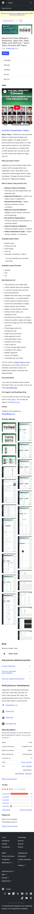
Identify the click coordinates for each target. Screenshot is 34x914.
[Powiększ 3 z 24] (14, 447)
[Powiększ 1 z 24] (14, 425)
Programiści (6, 859)
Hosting (4, 844)
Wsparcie (7, 79)
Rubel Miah (9, 717)
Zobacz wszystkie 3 (26, 762)
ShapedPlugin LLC (12, 48)
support (13, 399)
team (23, 766)
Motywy (21, 841)
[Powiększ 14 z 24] (30, 462)
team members (27, 770)
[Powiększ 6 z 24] (14, 481)
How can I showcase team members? (9, 672)
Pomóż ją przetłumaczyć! (17, 14)
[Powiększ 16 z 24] (30, 493)
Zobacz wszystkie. (25, 810)
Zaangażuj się (22, 853)
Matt (4, 874)
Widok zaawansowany (9, 779)
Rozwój (6, 74)
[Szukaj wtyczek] (21, 21)
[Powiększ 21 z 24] (30, 594)
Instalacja (7, 70)
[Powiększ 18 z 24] (30, 538)
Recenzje (7, 65)
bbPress (5, 878)
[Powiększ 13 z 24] (30, 445)
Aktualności (5, 841)
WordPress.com (8, 871)
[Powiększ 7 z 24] (14, 507)
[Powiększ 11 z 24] (14, 596)
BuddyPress (7, 881)
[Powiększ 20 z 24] (30, 583)
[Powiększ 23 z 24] (30, 620)
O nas (4, 837)
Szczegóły (7, 60)
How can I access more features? (13, 679)
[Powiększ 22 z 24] (30, 609)
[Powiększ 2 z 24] (14, 436)
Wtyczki (20, 844)
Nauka (4, 853)
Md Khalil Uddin (11, 723)
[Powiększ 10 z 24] (14, 577)
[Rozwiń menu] (31, 2)
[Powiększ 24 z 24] (30, 633)
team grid (28, 766)
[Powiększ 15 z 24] (30, 478)
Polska (8, 889)
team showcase (19, 773)
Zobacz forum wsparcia (10, 826)
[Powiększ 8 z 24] (14, 520)
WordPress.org (14, 402)
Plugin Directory (6, 8)
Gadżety (22, 865)
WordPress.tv (7, 863)
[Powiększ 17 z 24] (30, 509)
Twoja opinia (6, 810)
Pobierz (5, 53)
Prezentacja (22, 837)
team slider (28, 773)
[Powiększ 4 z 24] (14, 458)
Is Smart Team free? (8, 666)
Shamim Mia (10, 711)
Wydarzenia (22, 856)
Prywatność (6, 847)
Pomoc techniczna (8, 856)
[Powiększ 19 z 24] (30, 572)
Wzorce (20, 847)
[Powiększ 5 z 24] (14, 469)
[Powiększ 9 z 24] (14, 556)
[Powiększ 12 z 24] (30, 425)
